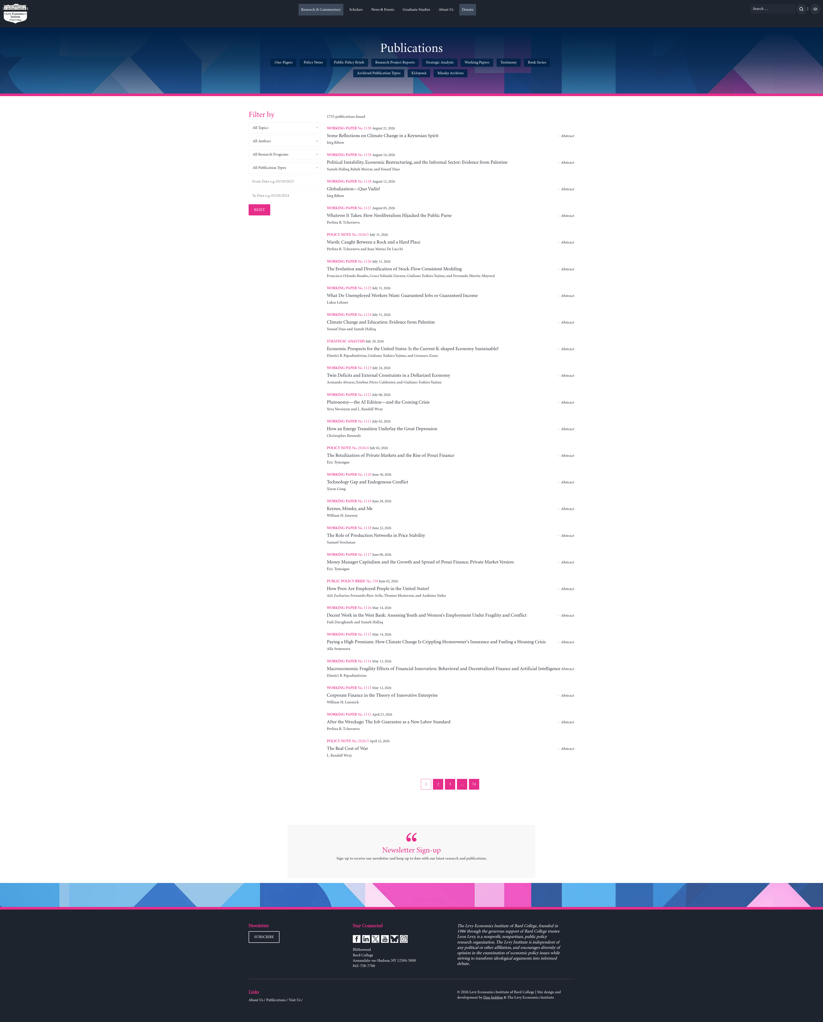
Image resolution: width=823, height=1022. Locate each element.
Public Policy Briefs (349, 62)
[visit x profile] (375, 940)
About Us (446, 10)
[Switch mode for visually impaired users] (815, 9)
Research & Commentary (321, 10)
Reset (259, 210)
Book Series (537, 62)
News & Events (382, 10)
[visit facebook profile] (356, 940)
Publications (276, 1000)
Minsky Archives (450, 73)
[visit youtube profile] (385, 940)
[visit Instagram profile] (404, 940)
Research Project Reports (395, 62)
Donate (467, 10)
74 (475, 784)
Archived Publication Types (378, 73)
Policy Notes (313, 62)
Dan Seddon (493, 997)
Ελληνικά (419, 73)
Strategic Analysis (440, 62)
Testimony (508, 62)
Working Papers (477, 62)
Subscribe (264, 937)
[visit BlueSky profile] (394, 940)
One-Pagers (284, 62)
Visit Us (294, 1000)
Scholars (356, 10)
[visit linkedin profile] (366, 940)
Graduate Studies (416, 10)
